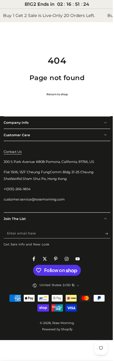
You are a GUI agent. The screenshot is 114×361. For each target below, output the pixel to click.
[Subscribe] (103, 233)
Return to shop (54, 94)
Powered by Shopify (55, 329)
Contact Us (13, 152)
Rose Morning (60, 323)
